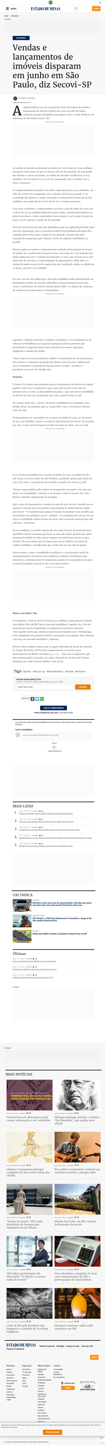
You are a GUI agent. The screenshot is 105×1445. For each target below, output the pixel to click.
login (61, 712)
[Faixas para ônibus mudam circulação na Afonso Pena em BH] (22, 936)
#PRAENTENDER (44, 1380)
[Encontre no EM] (75, 8)
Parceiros (26, 1375)
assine (70, 712)
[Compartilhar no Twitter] (37, 699)
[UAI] (50, 2)
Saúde (8, 1386)
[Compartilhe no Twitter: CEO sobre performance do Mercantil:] (29, 1270)
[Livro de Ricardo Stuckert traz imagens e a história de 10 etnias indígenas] (29, 1303)
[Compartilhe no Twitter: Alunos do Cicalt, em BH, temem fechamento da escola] (77, 1218)
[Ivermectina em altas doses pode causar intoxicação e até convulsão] (29, 1095)
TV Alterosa (26, 1372)
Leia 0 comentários (53, 708)
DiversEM (10, 1383)
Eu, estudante (59, 1377)
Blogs (24, 1378)
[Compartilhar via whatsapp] (42, 699)
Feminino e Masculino (42, 1395)
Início (6, 16)
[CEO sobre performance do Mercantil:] (29, 1251)
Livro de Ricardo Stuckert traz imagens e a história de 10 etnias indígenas (27, 1328)
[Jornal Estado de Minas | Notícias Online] (45, 9)
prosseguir (52, 1432)
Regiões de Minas (42, 1370)
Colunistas (10, 1389)
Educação (10, 1395)
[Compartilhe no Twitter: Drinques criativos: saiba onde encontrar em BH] (77, 1322)
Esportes (41, 1405)
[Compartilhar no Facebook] (32, 699)
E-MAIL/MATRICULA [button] (55, 751)
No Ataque (42, 1413)
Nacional (9, 1378)
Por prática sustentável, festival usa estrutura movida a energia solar (77, 1171)
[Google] (54, 747)
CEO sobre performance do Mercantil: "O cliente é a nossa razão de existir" (26, 1276)
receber (83, 687)
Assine (96, 8)
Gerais (9, 1369)
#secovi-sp (39, 671)
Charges (41, 1386)
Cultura (9, 1392)
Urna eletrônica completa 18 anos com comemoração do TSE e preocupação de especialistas (76, 1276)
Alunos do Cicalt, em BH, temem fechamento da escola (75, 1223)
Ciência (41, 1391)
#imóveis (80, 671)
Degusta (41, 1399)
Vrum (24, 1383)
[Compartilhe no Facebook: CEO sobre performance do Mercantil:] (27, 1270)
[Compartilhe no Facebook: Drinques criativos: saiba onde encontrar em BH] (75, 1322)
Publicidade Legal (11, 1398)
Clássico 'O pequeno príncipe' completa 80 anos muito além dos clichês (28, 1172)
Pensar (40, 1407)
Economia (14, 16)
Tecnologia (42, 1402)
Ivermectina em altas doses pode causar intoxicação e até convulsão (28, 1118)
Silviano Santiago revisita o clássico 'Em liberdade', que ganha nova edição (77, 1120)
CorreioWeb (58, 1369)
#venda (69, 671)
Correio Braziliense (58, 1373)
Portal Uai (26, 1369)
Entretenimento (44, 1419)
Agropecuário (43, 1416)
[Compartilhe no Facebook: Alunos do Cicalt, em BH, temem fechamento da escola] (75, 1218)
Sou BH (25, 1386)
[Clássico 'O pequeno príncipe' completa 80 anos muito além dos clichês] (29, 1147)
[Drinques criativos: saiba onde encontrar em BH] (78, 1303)
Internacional (11, 1381)
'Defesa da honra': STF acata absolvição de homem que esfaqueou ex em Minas (25, 1224)
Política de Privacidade (9, 1427)
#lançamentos (55, 671)
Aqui (24, 1381)
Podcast (41, 1410)
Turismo (41, 1388)
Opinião (41, 1374)
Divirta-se (41, 1421)
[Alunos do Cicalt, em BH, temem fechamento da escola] (78, 1199)
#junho (27, 671)
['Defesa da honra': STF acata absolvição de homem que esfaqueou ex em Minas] (29, 1199)
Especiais (41, 1377)
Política (9, 1372)
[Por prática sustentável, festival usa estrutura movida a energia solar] (78, 1147)
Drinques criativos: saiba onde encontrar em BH (74, 1327)
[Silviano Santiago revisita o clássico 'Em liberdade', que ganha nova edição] (78, 1095)
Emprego (41, 1383)
